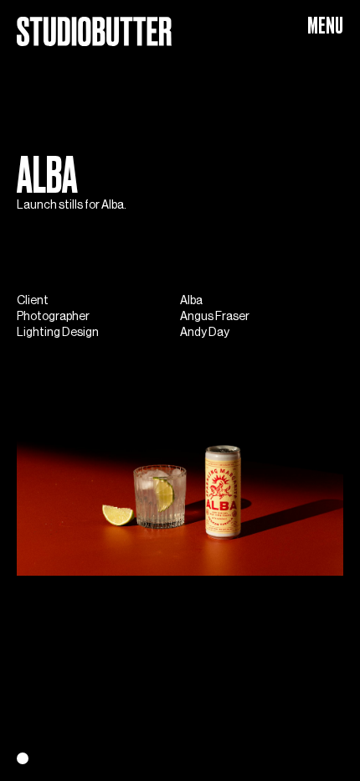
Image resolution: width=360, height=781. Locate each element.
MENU (325, 25)
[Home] (94, 24)
